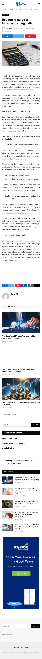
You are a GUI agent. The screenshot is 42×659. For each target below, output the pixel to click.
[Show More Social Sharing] (38, 36)
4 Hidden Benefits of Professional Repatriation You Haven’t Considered (27, 514)
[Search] (39, 3)
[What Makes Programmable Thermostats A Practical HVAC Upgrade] (7, 491)
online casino (7, 635)
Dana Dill (10, 28)
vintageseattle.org (33, 653)
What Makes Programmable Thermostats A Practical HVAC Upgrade (26, 491)
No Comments (30, 28)
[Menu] (3, 3)
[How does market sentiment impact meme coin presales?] (21, 389)
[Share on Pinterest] (30, 36)
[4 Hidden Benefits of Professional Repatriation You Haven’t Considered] (7, 515)
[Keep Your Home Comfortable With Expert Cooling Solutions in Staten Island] (7, 527)
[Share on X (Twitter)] (18, 36)
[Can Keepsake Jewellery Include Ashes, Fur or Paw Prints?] (7, 504)
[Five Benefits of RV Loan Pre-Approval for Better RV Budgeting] (21, 322)
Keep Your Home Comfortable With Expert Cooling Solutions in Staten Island (27, 527)
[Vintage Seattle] (21, 3)
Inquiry (16, 647)
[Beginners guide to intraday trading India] (21, 53)
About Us (24, 647)
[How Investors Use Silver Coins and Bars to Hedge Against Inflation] (21, 355)
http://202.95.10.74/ (10, 439)
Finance (5, 15)
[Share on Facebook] (7, 36)
